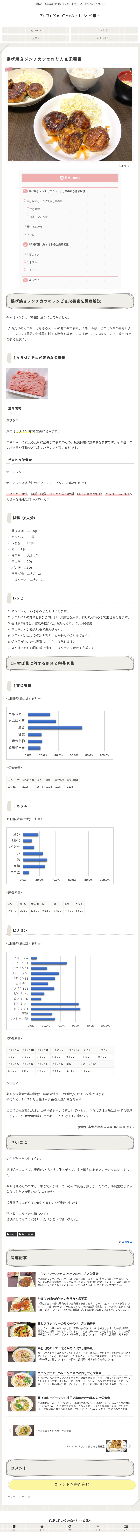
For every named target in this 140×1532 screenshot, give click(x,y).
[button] (128, 875)
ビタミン (32, 270)
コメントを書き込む (71, 1484)
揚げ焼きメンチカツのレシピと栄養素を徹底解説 (57, 191)
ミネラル (32, 262)
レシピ (30, 234)
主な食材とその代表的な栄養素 (44, 201)
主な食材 (35, 209)
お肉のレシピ (28, 1234)
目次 (68, 177)
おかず (13, 1234)
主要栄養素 (33, 254)
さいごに (34, 280)
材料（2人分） (35, 226)
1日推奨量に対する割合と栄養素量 (49, 244)
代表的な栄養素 (39, 216)
